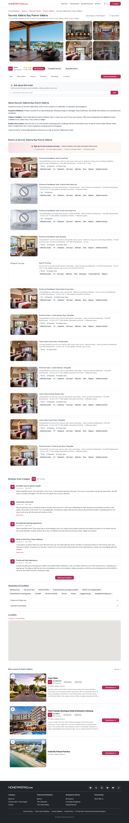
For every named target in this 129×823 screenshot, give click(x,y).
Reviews (43, 76)
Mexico (24, 11)
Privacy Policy (28, 811)
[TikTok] (119, 788)
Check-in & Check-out (18, 600)
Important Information (18, 606)
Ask (11, 76)
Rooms (32, 76)
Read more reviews (64, 578)
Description (21, 76)
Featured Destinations (45, 795)
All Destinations (14, 11)
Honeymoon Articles (73, 795)
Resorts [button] (64, 4)
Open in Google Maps (17, 618)
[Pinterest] (107, 788)
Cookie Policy (68, 811)
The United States (43, 805)
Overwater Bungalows (73, 802)
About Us (11, 799)
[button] (64, 147)
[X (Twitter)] (96, 788)
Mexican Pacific (35, 11)
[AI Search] (106, 4)
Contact (10, 805)
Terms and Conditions (42, 811)
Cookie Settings (56, 811)
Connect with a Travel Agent (17, 802)
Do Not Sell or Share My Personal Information (91, 811)
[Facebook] (90, 788)
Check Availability (110, 76)
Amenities (54, 76)
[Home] (20, 787)
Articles (98, 4)
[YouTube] (113, 788)
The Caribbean (42, 802)
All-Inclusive (70, 799)
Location (66, 76)
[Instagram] (102, 788)
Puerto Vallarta (48, 11)
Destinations (74, 4)
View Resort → (110, 687)
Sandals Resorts (87, 4)
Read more (19, 515)
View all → (117, 669)
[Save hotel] (43, 676)
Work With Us (98, 799)
